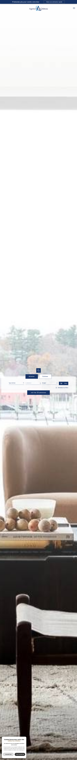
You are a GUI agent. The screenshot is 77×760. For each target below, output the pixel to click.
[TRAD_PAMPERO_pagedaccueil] (38, 11)
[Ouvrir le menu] (74, 8)
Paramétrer (8, 754)
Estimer (45, 376)
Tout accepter (20, 754)
